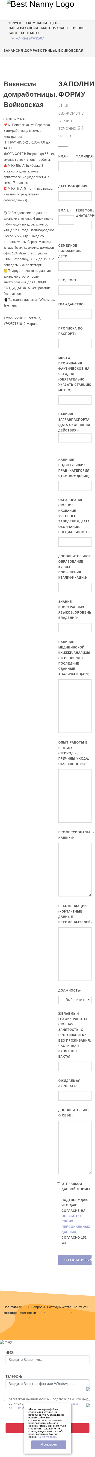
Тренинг (78, 28)
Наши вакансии (23, 28)
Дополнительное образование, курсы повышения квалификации (74, 567)
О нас (26, 1310)
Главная (16, 1307)
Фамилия (85, 156)
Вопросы (38, 1307)
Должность (69, 990)
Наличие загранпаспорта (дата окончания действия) (74, 422)
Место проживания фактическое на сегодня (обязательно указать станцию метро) (74, 374)
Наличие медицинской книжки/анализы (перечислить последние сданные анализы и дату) (74, 658)
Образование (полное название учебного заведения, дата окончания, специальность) (74, 516)
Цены (55, 23)
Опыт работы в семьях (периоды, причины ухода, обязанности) (73, 753)
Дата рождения (73, 186)
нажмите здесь (47, 1436)
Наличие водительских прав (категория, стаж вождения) (74, 468)
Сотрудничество (59, 1307)
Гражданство (71, 304)
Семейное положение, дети (69, 251)
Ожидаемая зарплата (69, 1083)
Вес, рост (68, 280)
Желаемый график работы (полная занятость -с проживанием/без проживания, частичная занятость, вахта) (74, 1035)
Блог (13, 33)
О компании (35, 23)
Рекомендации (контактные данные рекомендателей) (75, 914)
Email (64, 210)
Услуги (14, 23)
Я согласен (49, 1444)
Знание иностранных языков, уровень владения (74, 610)
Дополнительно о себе (73, 1112)
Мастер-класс (54, 28)
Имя (63, 156)
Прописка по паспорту (70, 331)
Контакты (30, 33)
